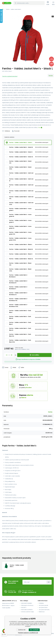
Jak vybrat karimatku (44, 609)
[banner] (7, 3)
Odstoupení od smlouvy (27, 605)
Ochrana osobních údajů (27, 611)
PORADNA (41, 603)
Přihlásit (48, 582)
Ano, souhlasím (34, 629)
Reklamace (42, 611)
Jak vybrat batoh (43, 607)
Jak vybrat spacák (43, 605)
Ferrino (51, 75)
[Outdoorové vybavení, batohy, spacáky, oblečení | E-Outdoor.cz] (2, 9)
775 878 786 (12, 592)
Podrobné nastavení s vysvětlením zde (28, 632)
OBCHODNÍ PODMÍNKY (26, 603)
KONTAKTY (23, 607)
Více (39, 127)
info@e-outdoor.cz (29, 592)
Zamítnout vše (21, 629)
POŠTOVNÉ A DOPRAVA (26, 609)
